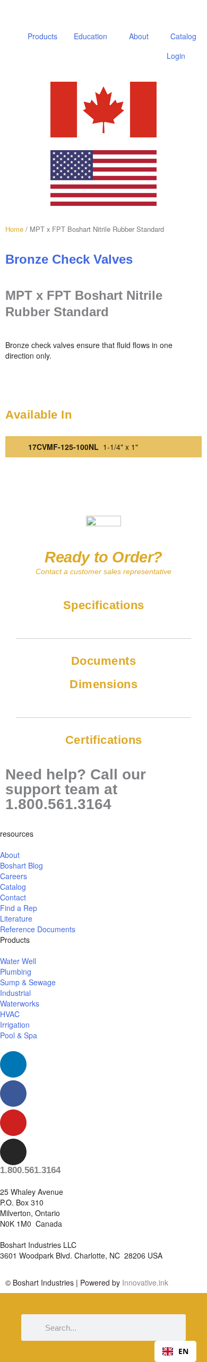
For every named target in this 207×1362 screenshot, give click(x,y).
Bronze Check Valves (69, 259)
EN (183, 1351)
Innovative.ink (145, 1282)
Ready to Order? (103, 557)
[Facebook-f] (13, 1093)
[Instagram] (13, 1152)
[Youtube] (13, 1122)
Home (14, 229)
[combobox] (175, 1351)
